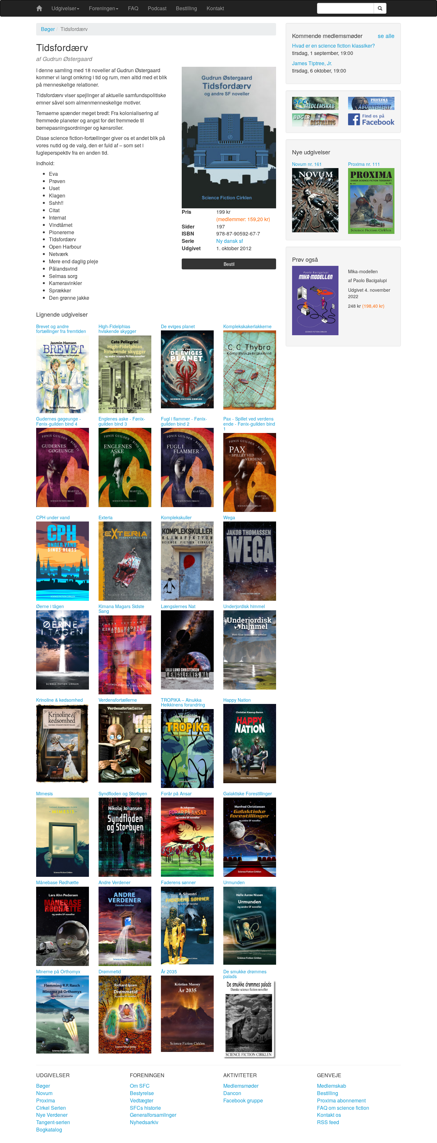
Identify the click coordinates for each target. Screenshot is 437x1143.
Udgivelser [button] (64, 8)
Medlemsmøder (240, 1085)
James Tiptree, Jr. (312, 63)
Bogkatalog (49, 1129)
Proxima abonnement (341, 1100)
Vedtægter (141, 1100)
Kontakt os (329, 1114)
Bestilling (186, 8)
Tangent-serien (53, 1122)
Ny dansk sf (229, 240)
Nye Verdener (52, 1114)
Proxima (45, 1100)
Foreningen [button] (102, 8)
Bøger (48, 29)
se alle (386, 35)
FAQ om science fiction (343, 1107)
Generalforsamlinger (153, 1114)
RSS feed (328, 1122)
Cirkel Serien (51, 1107)
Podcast (157, 8)
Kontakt (215, 8)
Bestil (229, 264)
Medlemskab (331, 1085)
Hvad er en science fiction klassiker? (333, 45)
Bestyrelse (142, 1093)
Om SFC (140, 1085)
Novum (44, 1093)
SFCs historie (145, 1107)
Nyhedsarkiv (144, 1122)
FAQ (133, 8)
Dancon (232, 1093)
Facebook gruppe (243, 1100)
